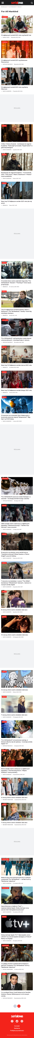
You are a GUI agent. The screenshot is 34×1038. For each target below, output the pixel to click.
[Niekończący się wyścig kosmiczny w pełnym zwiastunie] (17, 866)
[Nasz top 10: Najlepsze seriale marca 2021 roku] (17, 354)
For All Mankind (12, 6)
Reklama (17, 1028)
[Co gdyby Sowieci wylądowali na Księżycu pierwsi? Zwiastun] (17, 953)
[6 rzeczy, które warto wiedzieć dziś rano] (17, 786)
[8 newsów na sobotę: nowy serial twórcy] (17, 541)
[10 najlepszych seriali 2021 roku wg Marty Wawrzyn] (17, 76)
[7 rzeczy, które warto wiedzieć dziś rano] (17, 704)
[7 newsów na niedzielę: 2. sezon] (17, 570)
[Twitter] (17, 1021)
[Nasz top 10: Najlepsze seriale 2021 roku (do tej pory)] (17, 190)
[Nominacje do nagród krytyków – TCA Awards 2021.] (17, 162)
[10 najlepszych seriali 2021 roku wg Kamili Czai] (17, 24)
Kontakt (17, 1026)
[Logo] (17, 1016)
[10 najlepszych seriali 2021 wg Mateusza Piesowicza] (17, 49)
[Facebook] (12, 1021)
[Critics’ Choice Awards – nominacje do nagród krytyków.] (17, 133)
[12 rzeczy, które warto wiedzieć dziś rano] (17, 679)
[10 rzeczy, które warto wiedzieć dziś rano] (17, 624)
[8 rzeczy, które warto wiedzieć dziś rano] (17, 599)
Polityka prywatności (17, 1030)
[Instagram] (21, 1021)
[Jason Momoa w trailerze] (17, 895)
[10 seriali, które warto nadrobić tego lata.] (17, 270)
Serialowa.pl (4, 6)
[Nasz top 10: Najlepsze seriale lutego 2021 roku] (17, 379)
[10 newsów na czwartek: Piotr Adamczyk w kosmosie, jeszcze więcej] (17, 404)
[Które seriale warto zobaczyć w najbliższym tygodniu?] (17, 758)
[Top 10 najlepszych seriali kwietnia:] (17, 299)
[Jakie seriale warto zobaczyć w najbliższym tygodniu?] (17, 513)
